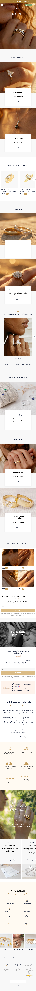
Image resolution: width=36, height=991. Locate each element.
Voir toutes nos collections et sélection (18, 364)
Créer (18, 425)
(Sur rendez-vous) (17, 966)
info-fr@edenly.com (29, 968)
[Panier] (34, 5)
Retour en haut (18, 981)
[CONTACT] (29, 973)
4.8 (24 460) (29, 976)
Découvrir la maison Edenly (17, 737)
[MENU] (2, 5)
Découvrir (18, 101)
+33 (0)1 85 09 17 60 (29, 965)
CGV (10, 958)
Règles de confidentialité (26, 958)
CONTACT (5, 958)
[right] (34, 179)
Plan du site (15, 958)
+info (24, 615)
